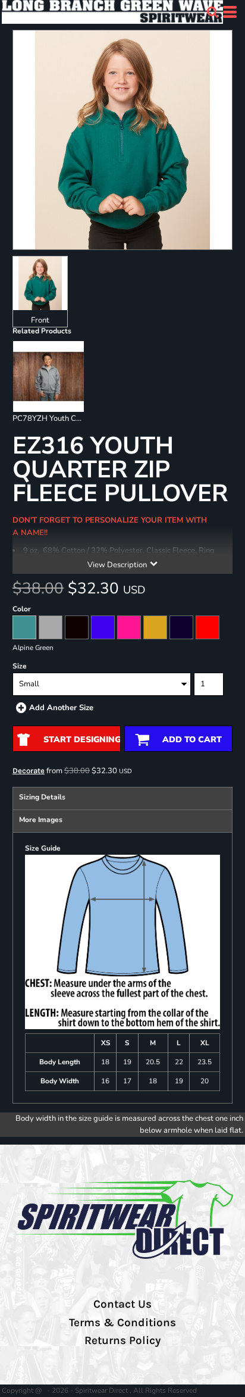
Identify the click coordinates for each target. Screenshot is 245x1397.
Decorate (28, 770)
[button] (212, 12)
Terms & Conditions (122, 1322)
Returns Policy (122, 1340)
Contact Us (122, 1304)
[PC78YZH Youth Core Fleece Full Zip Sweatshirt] (48, 376)
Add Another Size (61, 707)
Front (40, 320)
